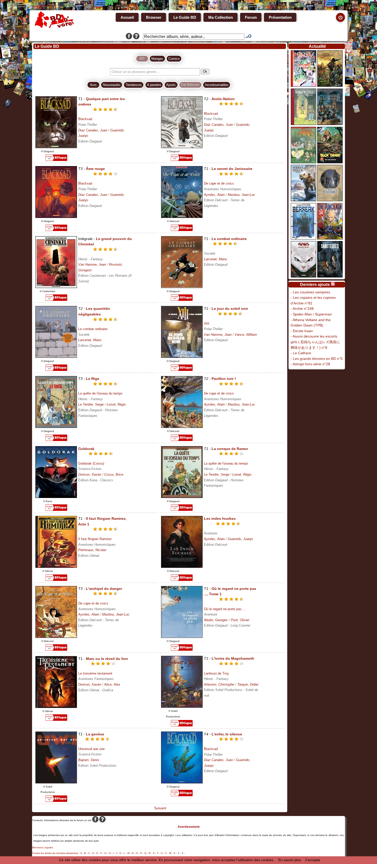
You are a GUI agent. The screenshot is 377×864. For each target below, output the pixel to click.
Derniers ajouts (315, 284)
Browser (153, 17)
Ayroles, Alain (214, 195)
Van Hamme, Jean (92, 264)
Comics (174, 59)
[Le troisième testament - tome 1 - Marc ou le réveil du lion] (56, 707)
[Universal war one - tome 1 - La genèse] (56, 782)
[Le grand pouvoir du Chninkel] (56, 287)
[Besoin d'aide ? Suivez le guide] (136, 37)
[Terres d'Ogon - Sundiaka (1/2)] (303, 200)
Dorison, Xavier (89, 474)
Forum (251, 17)
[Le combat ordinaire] (182, 287)
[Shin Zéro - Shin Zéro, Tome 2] (303, 85)
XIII (206, 323)
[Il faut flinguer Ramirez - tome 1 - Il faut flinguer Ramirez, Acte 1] (56, 566)
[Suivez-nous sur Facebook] (129, 37)
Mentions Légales (42, 847)
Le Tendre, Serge (91, 404)
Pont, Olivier (240, 620)
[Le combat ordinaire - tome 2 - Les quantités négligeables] (56, 356)
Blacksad (85, 119)
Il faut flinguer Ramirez (95, 539)
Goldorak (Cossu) (91, 463)
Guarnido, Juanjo (240, 539)
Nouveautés (112, 85)
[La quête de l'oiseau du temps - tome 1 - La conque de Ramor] (182, 497)
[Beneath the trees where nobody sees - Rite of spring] (303, 124)
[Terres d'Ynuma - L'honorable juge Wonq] (330, 85)
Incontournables (217, 85)
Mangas (157, 59)
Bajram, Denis (88, 760)
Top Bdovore (190, 85)
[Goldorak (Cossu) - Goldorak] (56, 497)
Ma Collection (220, 17)
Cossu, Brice (113, 474)
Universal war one (91, 749)
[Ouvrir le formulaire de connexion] (340, 17)
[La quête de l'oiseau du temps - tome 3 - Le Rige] (56, 427)
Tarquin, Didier (248, 684)
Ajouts (171, 85)
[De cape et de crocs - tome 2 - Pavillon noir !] (182, 427)
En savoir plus (289, 860)
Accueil (127, 17)
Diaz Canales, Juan (92, 130)
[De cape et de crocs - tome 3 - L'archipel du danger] (56, 637)
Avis (93, 85)
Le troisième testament (95, 673)
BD (142, 59)
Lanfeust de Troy (216, 673)
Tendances (134, 85)
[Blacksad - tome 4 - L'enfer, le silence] (182, 782)
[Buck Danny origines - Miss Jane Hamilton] (330, 162)
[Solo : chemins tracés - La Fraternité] (303, 276)
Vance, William (246, 335)
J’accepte (312, 860)
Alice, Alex (112, 684)
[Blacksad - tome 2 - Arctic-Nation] (182, 147)
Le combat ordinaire (92, 329)
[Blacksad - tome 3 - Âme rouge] (56, 217)
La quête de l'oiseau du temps (100, 393)
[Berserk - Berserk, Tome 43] (303, 238)
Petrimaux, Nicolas (92, 550)
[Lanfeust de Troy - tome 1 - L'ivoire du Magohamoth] (182, 706)
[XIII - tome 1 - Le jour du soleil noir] (182, 356)
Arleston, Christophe (219, 684)
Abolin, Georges (216, 620)
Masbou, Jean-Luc (241, 195)
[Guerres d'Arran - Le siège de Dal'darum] (330, 124)
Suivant (159, 808)
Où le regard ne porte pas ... (225, 609)
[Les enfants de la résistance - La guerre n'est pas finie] (330, 200)
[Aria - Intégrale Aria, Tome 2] (303, 162)
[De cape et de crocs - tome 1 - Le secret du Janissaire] (182, 217)
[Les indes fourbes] (182, 566)
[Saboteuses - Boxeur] (330, 276)
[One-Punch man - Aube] (330, 238)
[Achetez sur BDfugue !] (56, 160)
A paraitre (154, 85)
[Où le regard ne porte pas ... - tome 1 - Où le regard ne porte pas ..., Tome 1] (182, 637)
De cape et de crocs (219, 183)
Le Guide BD (184, 17)
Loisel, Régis (116, 404)
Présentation (280, 17)
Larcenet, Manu (215, 259)
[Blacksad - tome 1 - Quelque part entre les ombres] (56, 147)
